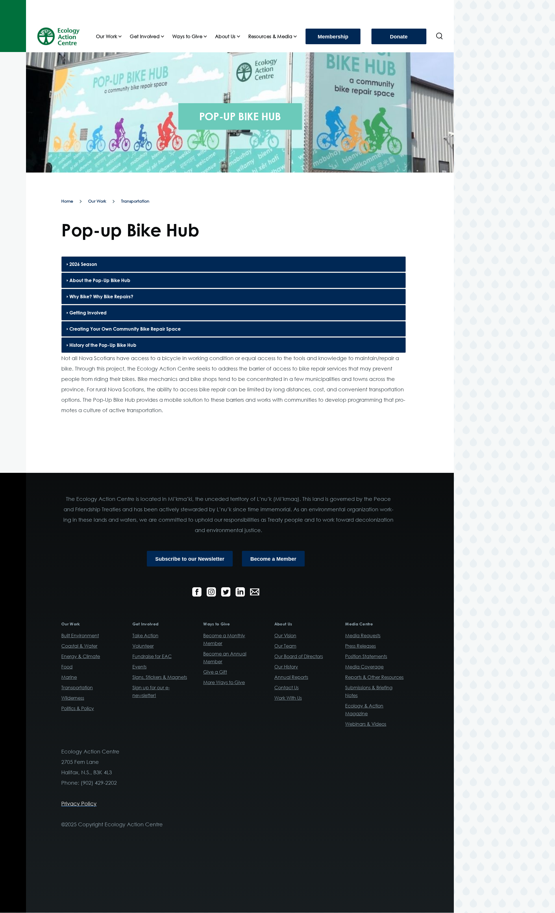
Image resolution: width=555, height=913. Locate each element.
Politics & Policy (77, 708)
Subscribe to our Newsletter (189, 559)
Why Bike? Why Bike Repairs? (101, 296)
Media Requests (362, 635)
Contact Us (286, 687)
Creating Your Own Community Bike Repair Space (125, 329)
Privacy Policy (79, 803)
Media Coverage (364, 667)
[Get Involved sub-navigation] (166, 36)
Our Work (97, 201)
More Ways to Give (224, 682)
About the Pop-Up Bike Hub (99, 280)
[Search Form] (439, 36)
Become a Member (273, 559)
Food (67, 667)
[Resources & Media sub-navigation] (298, 36)
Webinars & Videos (365, 724)
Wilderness (72, 698)
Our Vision (285, 635)
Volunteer (143, 646)
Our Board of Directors (298, 656)
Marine (69, 677)
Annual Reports (291, 677)
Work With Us (288, 698)
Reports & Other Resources (374, 677)
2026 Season (83, 264)
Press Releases (360, 646)
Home (67, 201)
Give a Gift (215, 672)
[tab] (233, 264)
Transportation (135, 201)
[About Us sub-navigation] (242, 36)
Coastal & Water (79, 646)
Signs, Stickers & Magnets (159, 677)
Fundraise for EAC (152, 656)
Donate (399, 37)
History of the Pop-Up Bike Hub (102, 345)
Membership (333, 37)
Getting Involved (88, 313)
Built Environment (80, 635)
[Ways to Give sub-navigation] (208, 36)
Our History (286, 667)
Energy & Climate (80, 656)
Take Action (145, 635)
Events (139, 667)
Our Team (285, 646)
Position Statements (366, 656)
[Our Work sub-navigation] (123, 36)
